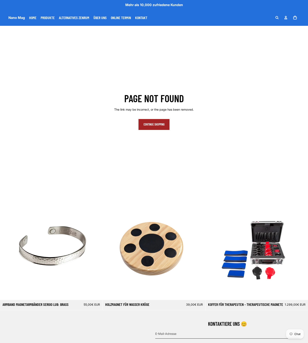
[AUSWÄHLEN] (96, 293)
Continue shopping (154, 124)
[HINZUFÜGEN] (199, 293)
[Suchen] (277, 17)
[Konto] (285, 17)
